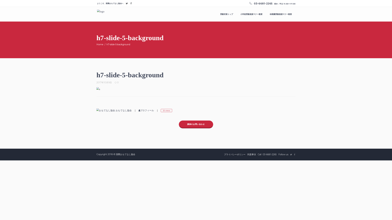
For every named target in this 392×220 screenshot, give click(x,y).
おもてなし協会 (124, 110)
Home (99, 44)
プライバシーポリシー (234, 154)
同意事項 (251, 154)
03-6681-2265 (270, 154)
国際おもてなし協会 (125, 154)
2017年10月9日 (104, 82)
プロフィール (147, 110)
